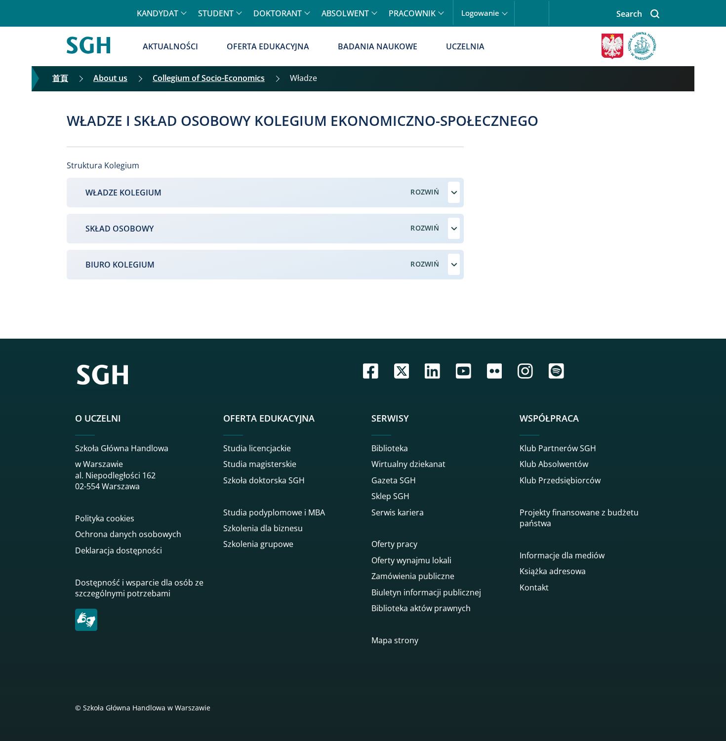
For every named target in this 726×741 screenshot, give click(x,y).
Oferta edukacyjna (268, 46)
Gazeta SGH (393, 480)
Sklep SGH (390, 496)
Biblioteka (389, 448)
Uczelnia (465, 46)
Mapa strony (394, 640)
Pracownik (412, 13)
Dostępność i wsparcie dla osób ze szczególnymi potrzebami (139, 588)
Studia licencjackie (257, 448)
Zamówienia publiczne (412, 576)
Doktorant (277, 13)
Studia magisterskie (259, 464)
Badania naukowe (377, 46)
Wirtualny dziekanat (408, 464)
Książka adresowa (553, 571)
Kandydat (157, 13)
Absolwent (345, 13)
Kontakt (534, 587)
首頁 (60, 78)
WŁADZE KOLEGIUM (123, 192)
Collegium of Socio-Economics (209, 78)
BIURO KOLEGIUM (120, 264)
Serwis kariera (397, 512)
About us (110, 78)
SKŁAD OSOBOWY (119, 228)
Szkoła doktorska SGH (264, 480)
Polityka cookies (104, 518)
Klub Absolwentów (554, 464)
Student (216, 13)
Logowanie (480, 13)
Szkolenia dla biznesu (263, 528)
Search (629, 13)
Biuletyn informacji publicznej (426, 592)
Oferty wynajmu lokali (411, 560)
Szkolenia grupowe (258, 544)
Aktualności (170, 46)
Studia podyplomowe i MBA (274, 512)
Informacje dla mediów (562, 555)
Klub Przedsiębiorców (560, 480)
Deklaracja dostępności (118, 550)
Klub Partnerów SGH (558, 448)
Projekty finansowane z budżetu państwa (579, 518)
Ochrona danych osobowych (128, 534)
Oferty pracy (394, 544)
